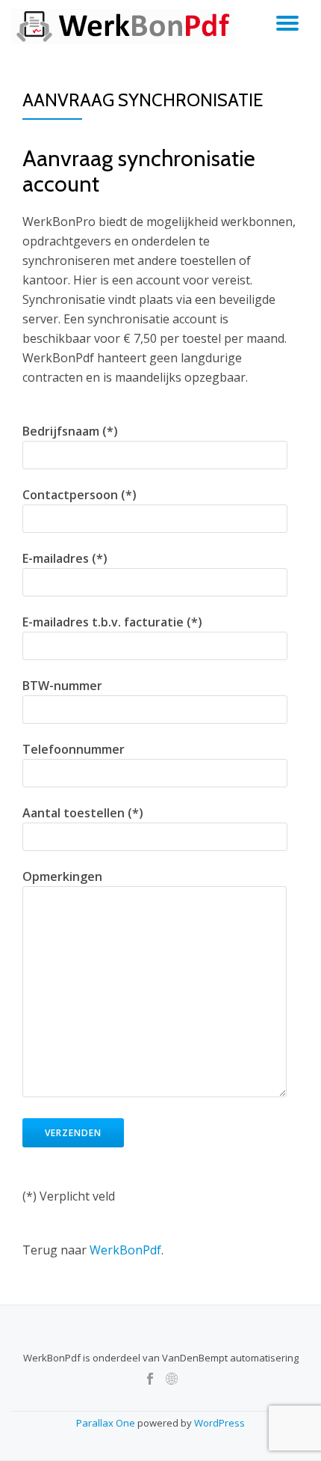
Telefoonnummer (73, 749)
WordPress (219, 1423)
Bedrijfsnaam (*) (70, 431)
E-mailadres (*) (64, 558)
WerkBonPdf (125, 1250)
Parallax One (106, 1423)
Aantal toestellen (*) (82, 813)
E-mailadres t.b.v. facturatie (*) (112, 622)
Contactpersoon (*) (79, 495)
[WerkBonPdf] (125, 26)
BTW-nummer (62, 685)
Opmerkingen (62, 876)
